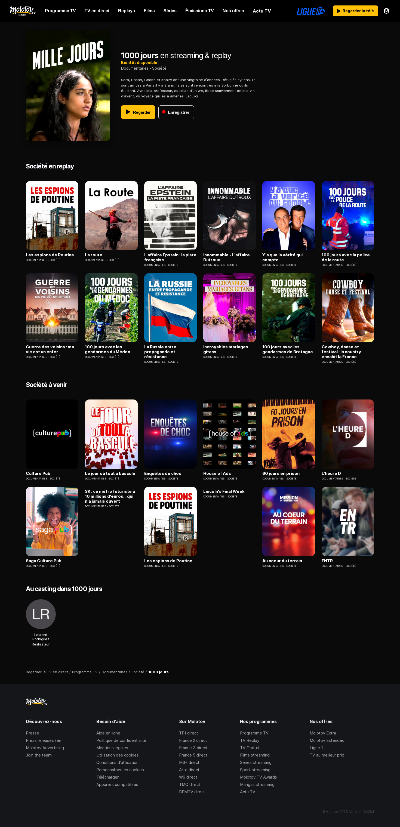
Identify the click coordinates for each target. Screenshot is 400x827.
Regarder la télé (358, 10)
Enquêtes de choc (162, 473)
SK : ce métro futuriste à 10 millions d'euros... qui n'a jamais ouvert (110, 496)
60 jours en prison (281, 473)
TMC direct (189, 784)
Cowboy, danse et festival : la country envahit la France (341, 352)
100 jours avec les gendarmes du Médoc (107, 349)
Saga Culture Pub (43, 560)
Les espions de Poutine (50, 255)
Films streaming (255, 755)
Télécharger (107, 777)
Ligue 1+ (317, 747)
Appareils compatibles (117, 784)
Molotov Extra (323, 733)
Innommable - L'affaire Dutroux (226, 257)
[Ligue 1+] (311, 11)
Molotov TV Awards (258, 777)
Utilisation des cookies (117, 755)
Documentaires (135, 68)
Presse (32, 733)
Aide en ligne (108, 733)
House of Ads (217, 473)
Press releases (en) (44, 740)
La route (93, 255)
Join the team (39, 755)
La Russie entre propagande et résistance (160, 352)
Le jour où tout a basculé (110, 473)
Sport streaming (255, 769)
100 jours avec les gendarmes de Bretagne (287, 349)
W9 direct (188, 777)
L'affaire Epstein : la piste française (170, 257)
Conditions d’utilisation (117, 762)
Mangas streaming (257, 784)
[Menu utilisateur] (386, 11)
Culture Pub (38, 473)
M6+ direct (189, 762)
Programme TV (254, 733)
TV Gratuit (249, 747)
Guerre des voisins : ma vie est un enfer (50, 349)
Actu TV (247, 791)
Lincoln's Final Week (224, 491)
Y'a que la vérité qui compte (282, 257)
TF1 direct (188, 733)
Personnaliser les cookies (120, 769)
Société (159, 68)
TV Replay (249, 740)
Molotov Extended (327, 740)
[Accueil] (22, 10)
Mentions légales (112, 747)
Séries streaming (256, 762)
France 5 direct (193, 755)
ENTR (327, 560)
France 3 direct (193, 747)
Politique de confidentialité (121, 740)
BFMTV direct (192, 791)
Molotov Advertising (45, 747)
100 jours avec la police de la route (346, 257)
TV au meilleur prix (327, 755)
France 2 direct (193, 740)
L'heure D (331, 473)
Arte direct (189, 769)
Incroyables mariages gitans (225, 349)
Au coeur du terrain (282, 560)
